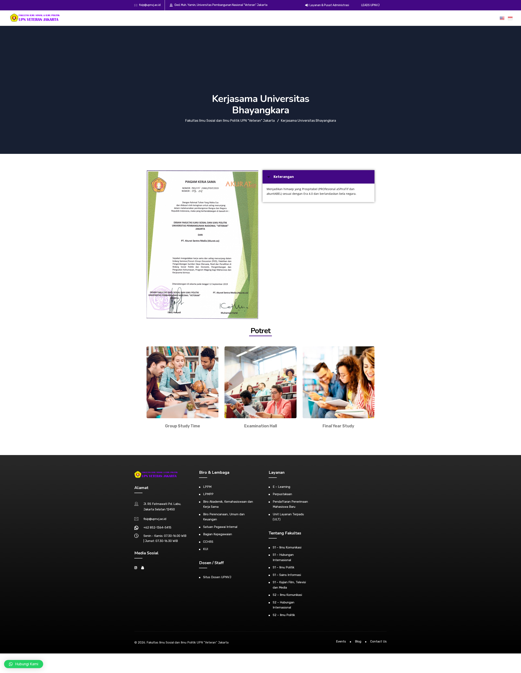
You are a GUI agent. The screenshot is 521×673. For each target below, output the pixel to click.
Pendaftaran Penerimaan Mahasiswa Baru (290, 504)
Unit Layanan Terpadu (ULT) (288, 516)
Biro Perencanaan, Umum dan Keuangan (224, 516)
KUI (205, 549)
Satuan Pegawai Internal (220, 527)
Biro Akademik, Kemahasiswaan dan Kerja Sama (228, 504)
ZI (475, 18)
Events (341, 641)
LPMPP (208, 494)
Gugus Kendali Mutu (452, 18)
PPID (488, 18)
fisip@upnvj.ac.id (150, 5)
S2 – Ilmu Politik (284, 615)
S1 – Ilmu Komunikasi (287, 547)
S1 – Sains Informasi (287, 575)
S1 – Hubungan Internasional (283, 557)
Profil (310, 18)
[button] (23, 664)
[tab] (318, 177)
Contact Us (378, 641)
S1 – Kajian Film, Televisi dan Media (289, 584)
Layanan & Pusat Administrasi (329, 5)
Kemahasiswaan (357, 18)
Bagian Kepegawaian (217, 534)
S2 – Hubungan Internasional (283, 605)
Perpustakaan (282, 494)
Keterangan (284, 177)
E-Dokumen (403, 18)
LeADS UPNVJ (370, 5)
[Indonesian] (511, 18)
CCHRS (208, 542)
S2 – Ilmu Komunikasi (287, 595)
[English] (503, 18)
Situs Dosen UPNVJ (217, 577)
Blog (358, 641)
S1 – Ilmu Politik (283, 567)
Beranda (296, 18)
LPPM (207, 487)
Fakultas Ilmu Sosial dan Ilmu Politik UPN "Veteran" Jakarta (188, 642)
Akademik (329, 18)
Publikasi (422, 18)
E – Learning (281, 487)
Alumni (382, 18)
